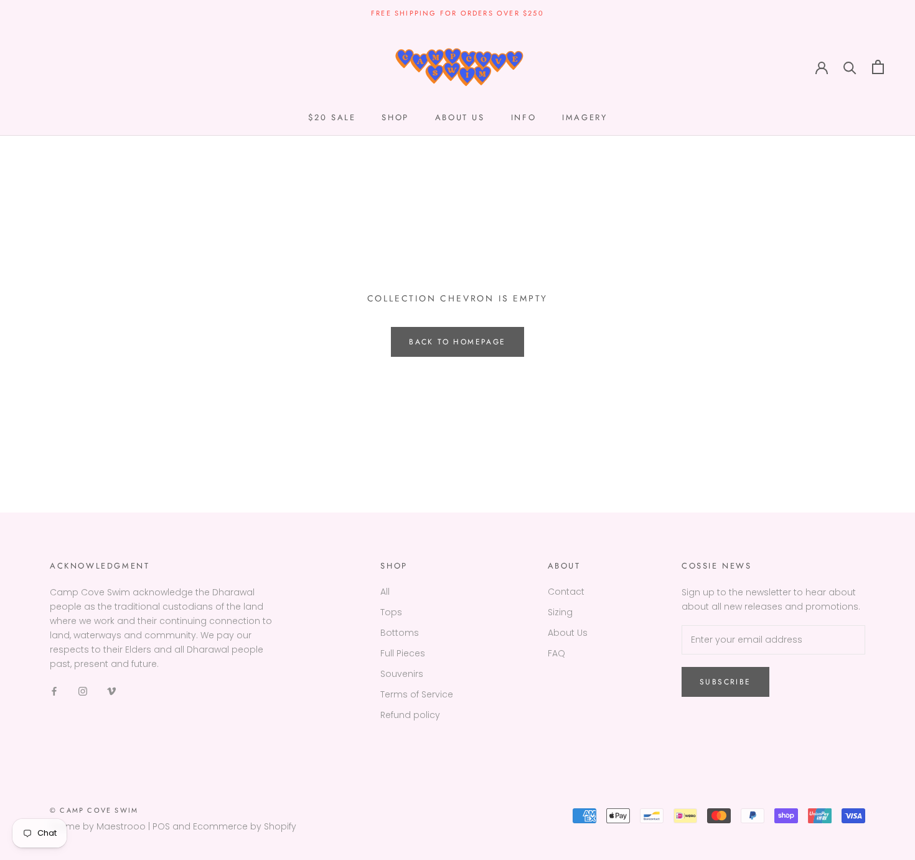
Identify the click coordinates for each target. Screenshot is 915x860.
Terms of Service (416, 694)
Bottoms (399, 632)
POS (161, 826)
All (385, 591)
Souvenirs (401, 674)
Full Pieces (402, 653)
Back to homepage (457, 341)
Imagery (584, 117)
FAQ (556, 653)
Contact (566, 591)
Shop (395, 117)
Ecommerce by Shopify (244, 826)
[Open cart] (878, 67)
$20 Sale (332, 117)
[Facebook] (54, 691)
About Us (568, 632)
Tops (391, 612)
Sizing (560, 612)
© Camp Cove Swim (94, 810)
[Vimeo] (111, 691)
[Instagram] (82, 691)
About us (460, 117)
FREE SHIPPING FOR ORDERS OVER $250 (457, 13)
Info (523, 117)
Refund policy (410, 715)
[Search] (849, 66)
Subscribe (725, 682)
